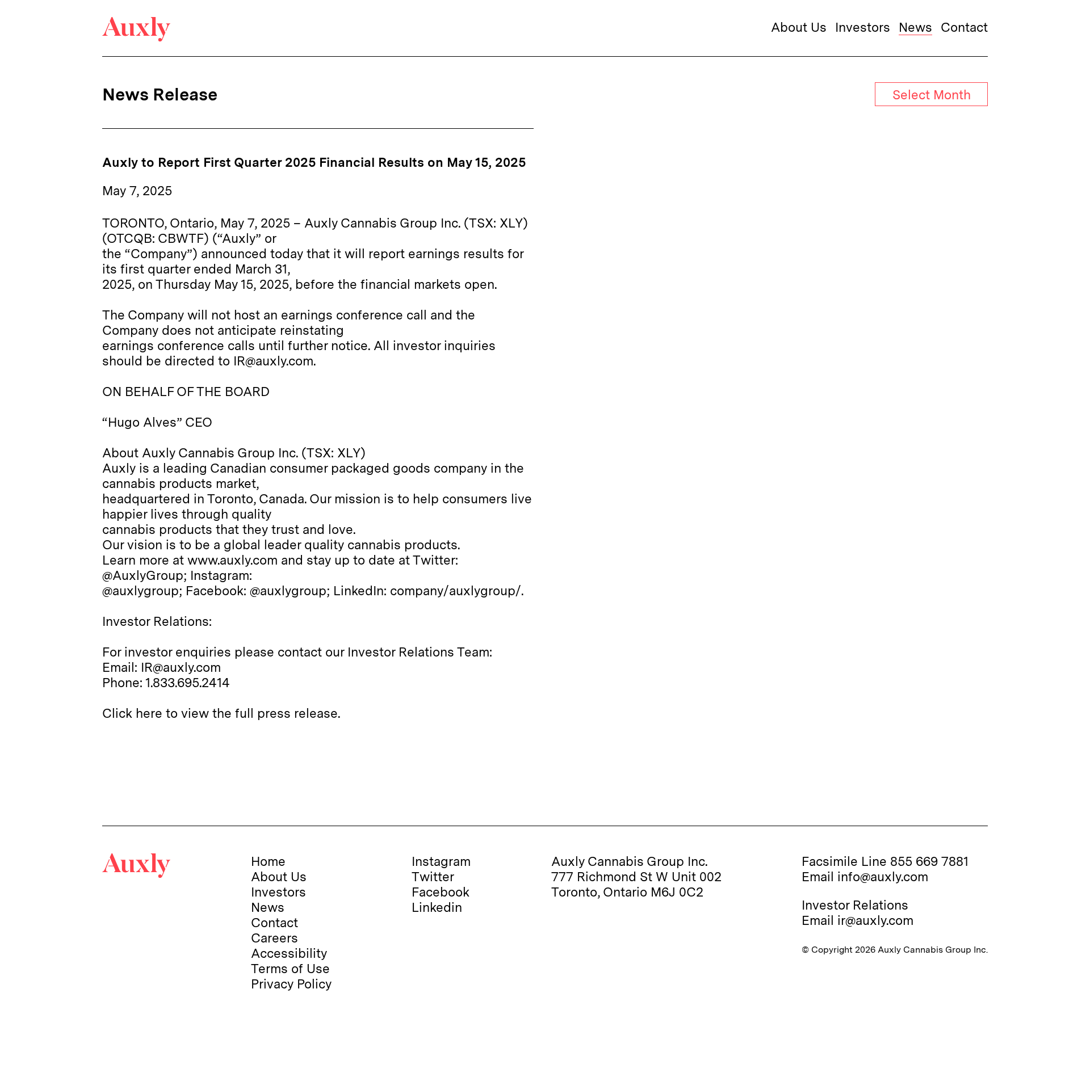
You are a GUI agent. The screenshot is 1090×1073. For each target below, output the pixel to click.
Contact (964, 27)
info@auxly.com (882, 876)
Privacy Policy (291, 983)
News (915, 27)
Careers (274, 937)
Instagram (441, 861)
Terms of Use (290, 968)
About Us (799, 27)
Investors (862, 27)
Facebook (440, 891)
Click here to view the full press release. (221, 713)
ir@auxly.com (875, 920)
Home (268, 861)
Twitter (433, 876)
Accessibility (289, 953)
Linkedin (437, 907)
